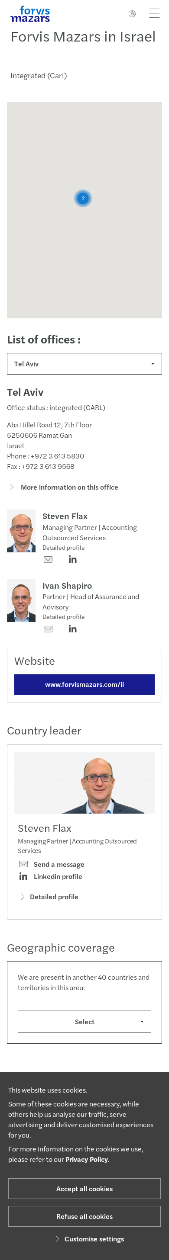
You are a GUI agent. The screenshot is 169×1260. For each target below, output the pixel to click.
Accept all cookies (84, 1188)
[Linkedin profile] (72, 560)
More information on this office (68, 487)
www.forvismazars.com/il (84, 684)
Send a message (58, 864)
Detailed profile (63, 547)
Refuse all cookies (84, 1216)
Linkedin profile (57, 876)
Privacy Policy (86, 1159)
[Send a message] (47, 560)
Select (84, 1021)
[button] (83, 198)
